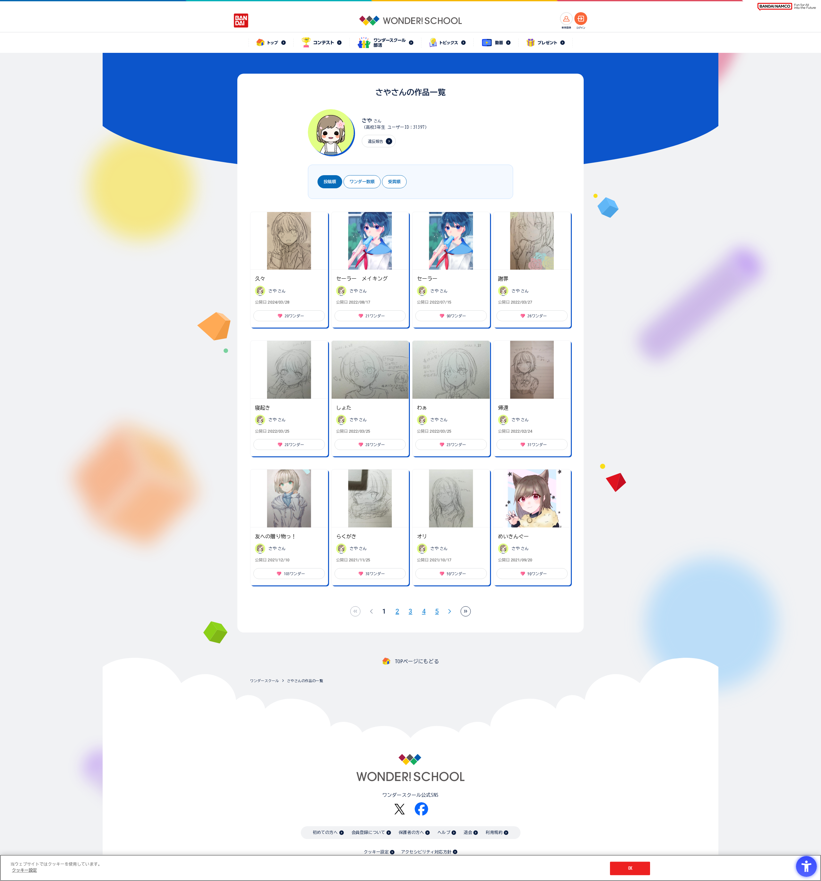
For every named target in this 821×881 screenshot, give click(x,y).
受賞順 (394, 182)
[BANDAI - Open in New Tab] (241, 20)
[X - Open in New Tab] (399, 809)
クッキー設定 (376, 852)
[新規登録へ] (566, 18)
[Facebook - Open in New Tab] (421, 809)
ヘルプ (443, 832)
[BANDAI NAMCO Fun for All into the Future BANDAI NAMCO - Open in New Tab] (787, 7)
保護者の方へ (411, 832)
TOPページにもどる (417, 661)
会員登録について (368, 832)
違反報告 (376, 141)
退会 (468, 832)
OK (630, 868)
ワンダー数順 (362, 182)
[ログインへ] (580, 18)
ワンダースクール (264, 680)
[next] (449, 611)
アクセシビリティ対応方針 (426, 852)
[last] (466, 611)
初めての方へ (325, 832)
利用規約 (494, 832)
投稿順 (330, 182)
